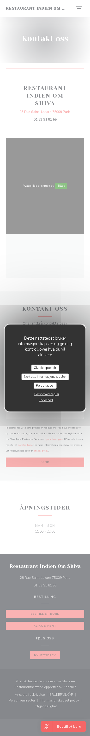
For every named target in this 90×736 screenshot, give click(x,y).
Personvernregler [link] (46, 394)
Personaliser (45, 385)
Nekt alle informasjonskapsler (45, 377)
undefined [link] (46, 400)
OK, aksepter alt (45, 367)
